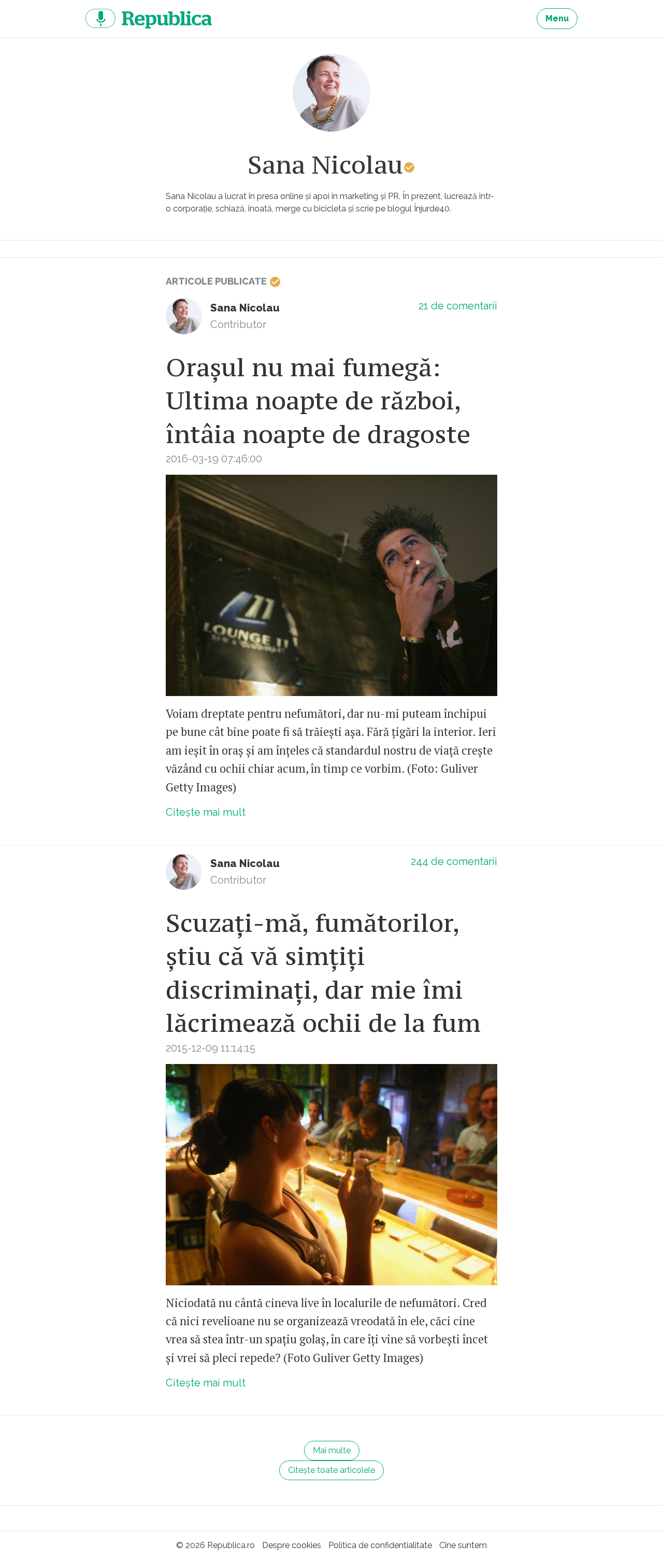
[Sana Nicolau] (184, 316)
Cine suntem (463, 1545)
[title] (331, 93)
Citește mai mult (206, 812)
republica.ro (148, 18)
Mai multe (332, 1450)
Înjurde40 (432, 209)
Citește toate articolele (331, 1470)
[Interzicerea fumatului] (331, 585)
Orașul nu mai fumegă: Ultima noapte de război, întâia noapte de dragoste (318, 400)
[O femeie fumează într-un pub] (331, 1174)
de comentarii (458, 306)
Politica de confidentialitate (380, 1545)
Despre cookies (291, 1545)
